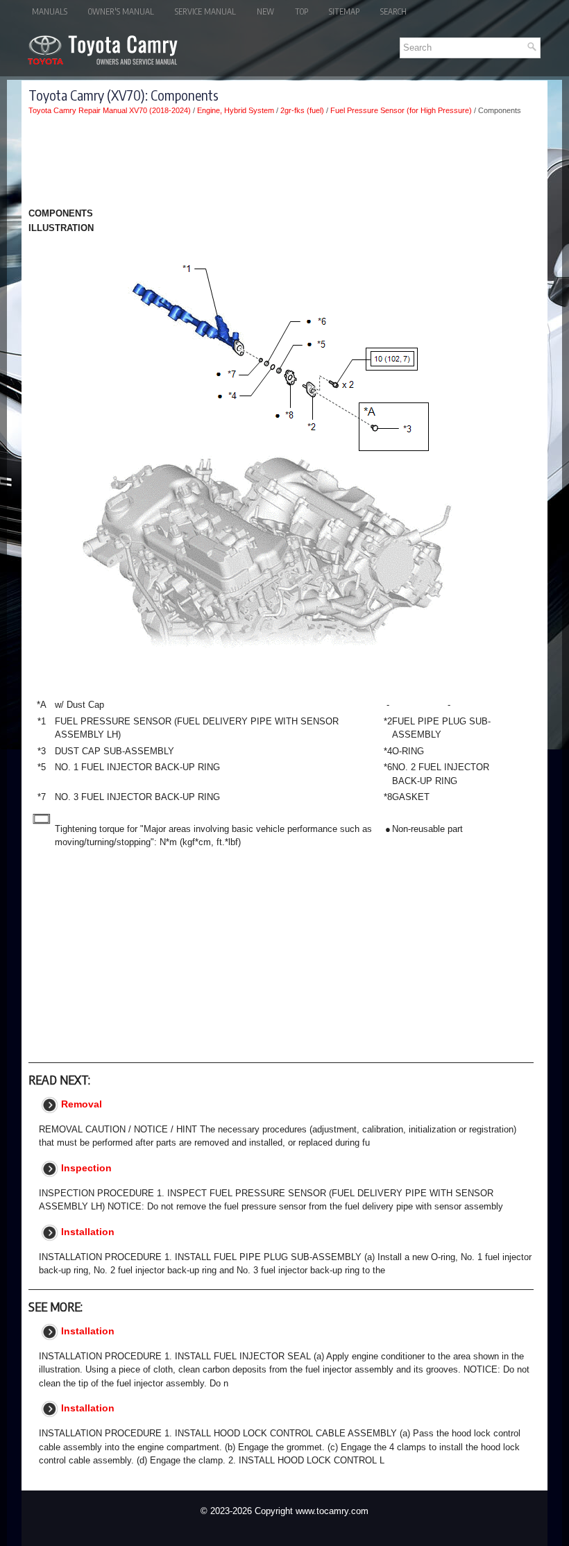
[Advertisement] (281, 163)
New (265, 11)
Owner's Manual (121, 11)
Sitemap (344, 11)
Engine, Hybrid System (235, 110)
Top (301, 11)
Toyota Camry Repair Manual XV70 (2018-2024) (109, 110)
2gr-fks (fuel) (302, 110)
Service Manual (205, 11)
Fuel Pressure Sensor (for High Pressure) (401, 110)
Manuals (49, 11)
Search (393, 11)
